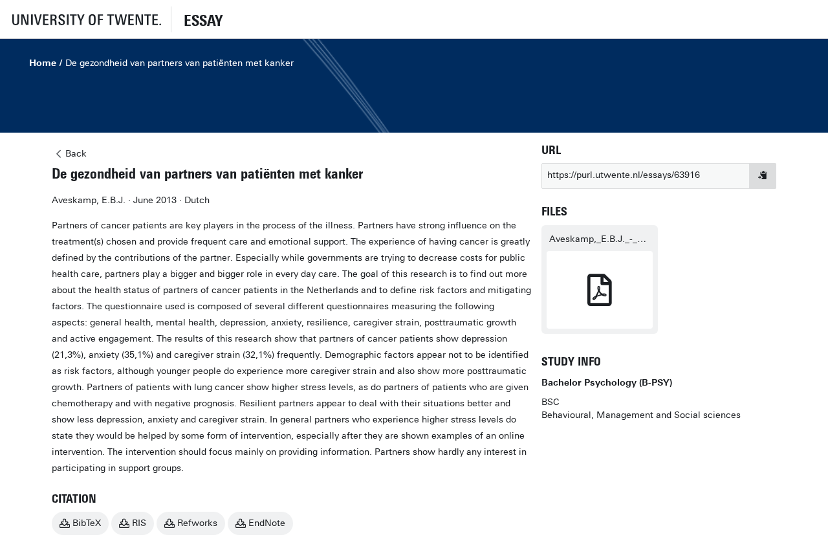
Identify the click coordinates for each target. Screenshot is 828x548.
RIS (139, 523)
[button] (85, 19)
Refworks (197, 523)
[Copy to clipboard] (762, 176)
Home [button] (42, 63)
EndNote (266, 523)
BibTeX (86, 523)
